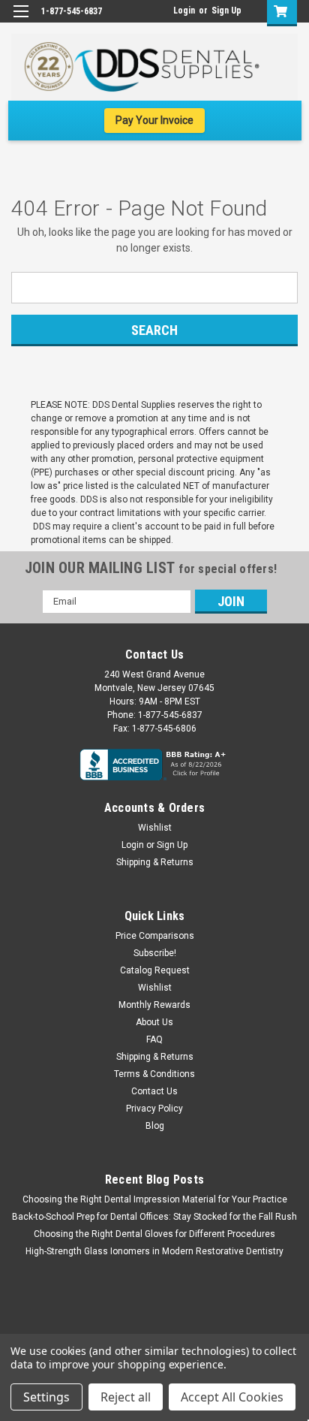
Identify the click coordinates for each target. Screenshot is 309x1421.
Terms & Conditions (154, 1074)
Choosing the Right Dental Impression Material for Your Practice (154, 1199)
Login (184, 10)
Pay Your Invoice (155, 120)
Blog (155, 1126)
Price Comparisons (155, 936)
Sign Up (227, 10)
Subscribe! (155, 953)
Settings (46, 1397)
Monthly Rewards (154, 1005)
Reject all (125, 1397)
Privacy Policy (154, 1108)
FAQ (154, 1039)
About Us (154, 1022)
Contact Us (154, 1091)
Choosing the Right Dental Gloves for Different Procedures (154, 1234)
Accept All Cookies (232, 1397)
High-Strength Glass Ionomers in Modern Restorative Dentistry (155, 1251)
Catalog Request (155, 970)
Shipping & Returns (155, 862)
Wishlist (155, 827)
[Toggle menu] (20, 20)
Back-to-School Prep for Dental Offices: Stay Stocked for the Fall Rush (154, 1216)
